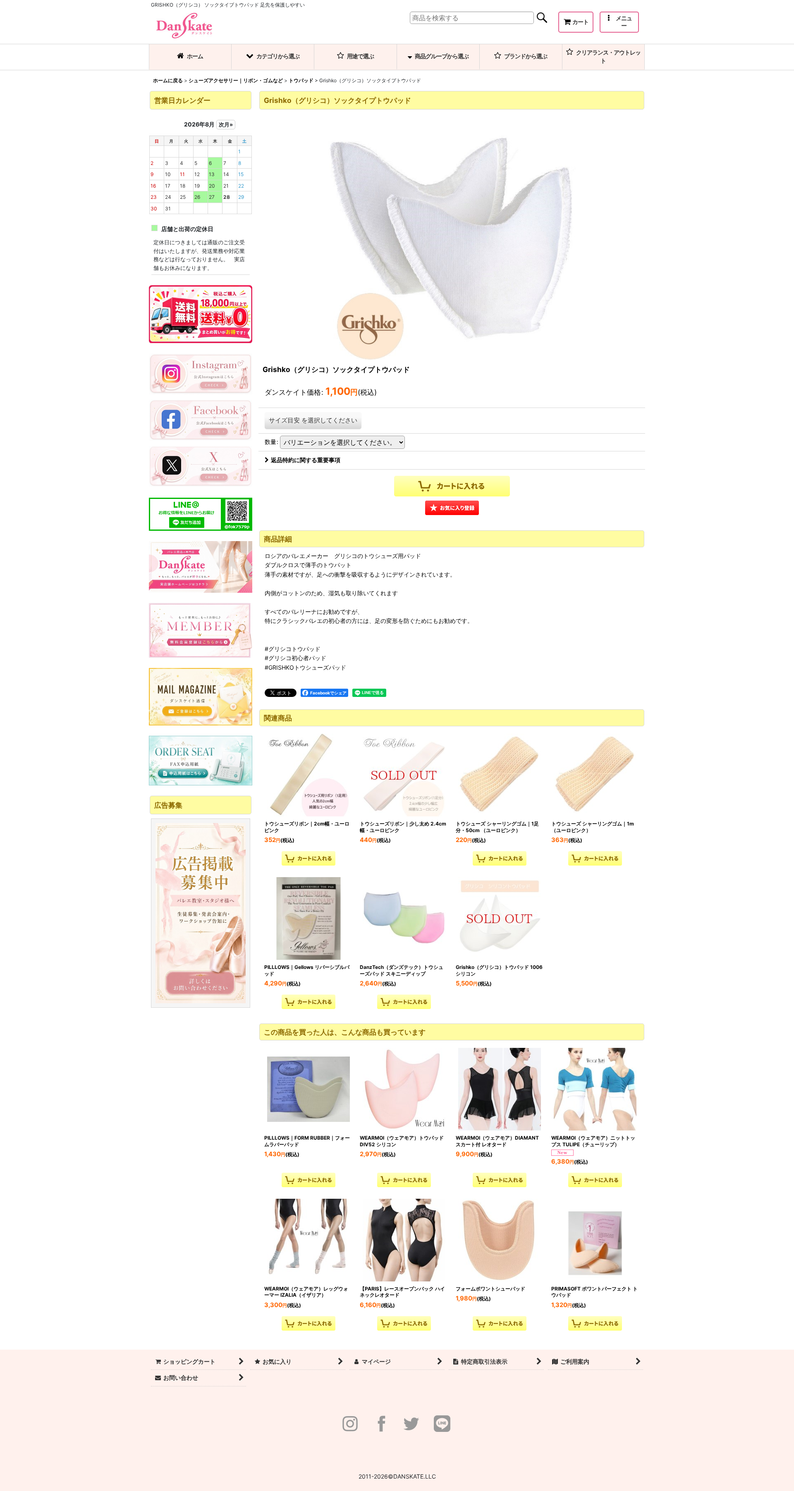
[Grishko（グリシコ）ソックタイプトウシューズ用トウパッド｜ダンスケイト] (452, 236)
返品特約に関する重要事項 (305, 459)
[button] (619, 22)
